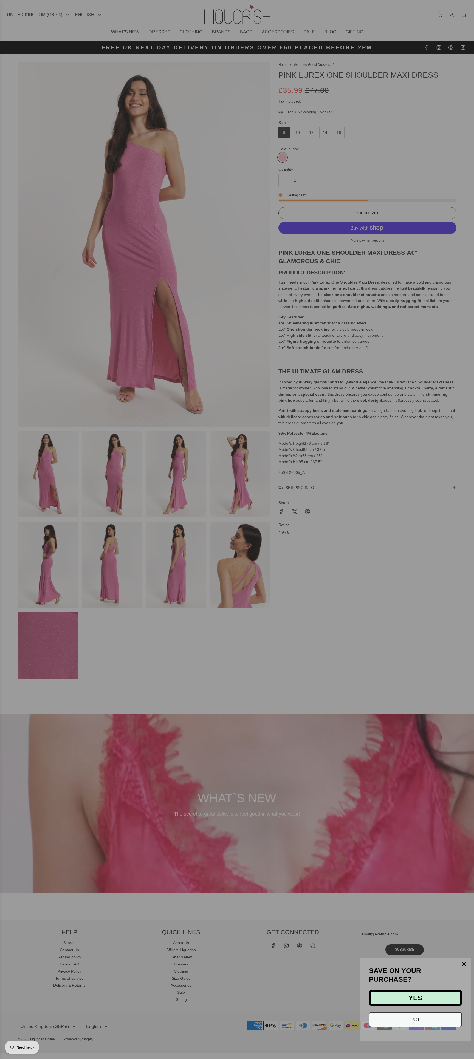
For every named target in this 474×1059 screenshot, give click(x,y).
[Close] (464, 964)
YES (415, 998)
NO (415, 1019)
